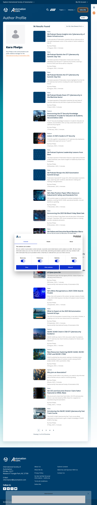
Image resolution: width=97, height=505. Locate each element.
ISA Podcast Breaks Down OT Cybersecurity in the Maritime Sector (64, 96)
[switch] (40, 261)
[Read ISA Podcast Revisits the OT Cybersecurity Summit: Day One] (39, 77)
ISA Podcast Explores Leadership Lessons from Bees (65, 153)
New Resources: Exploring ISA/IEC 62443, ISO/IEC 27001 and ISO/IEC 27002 (65, 353)
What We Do (38, 470)
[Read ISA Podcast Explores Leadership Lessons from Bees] (39, 154)
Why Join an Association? (56, 372)
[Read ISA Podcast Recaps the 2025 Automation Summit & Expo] (39, 175)
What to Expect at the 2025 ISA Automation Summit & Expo (64, 312)
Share (83, 18)
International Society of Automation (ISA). (18, 55)
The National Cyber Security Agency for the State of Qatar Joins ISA (66, 271)
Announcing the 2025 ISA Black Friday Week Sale (65, 213)
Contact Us (61, 473)
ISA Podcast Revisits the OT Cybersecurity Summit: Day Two (63, 55)
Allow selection (48, 267)
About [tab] (71, 241)
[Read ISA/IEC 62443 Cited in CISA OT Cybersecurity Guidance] (39, 334)
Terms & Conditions (41, 481)
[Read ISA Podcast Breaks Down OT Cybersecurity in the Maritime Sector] (39, 97)
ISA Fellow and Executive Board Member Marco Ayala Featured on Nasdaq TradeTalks (65, 233)
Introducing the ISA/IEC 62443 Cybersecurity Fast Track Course (66, 412)
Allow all (70, 267)
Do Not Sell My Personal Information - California (42, 477)
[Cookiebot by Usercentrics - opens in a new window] (74, 236)
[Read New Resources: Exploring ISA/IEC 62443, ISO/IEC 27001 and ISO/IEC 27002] (39, 354)
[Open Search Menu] (51, 9)
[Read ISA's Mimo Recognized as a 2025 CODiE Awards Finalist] (39, 293)
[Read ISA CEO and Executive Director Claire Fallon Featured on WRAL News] (39, 393)
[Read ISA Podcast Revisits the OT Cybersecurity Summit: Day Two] (39, 56)
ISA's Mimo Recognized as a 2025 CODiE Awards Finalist (65, 292)
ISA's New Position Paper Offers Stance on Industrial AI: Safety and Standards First (63, 194)
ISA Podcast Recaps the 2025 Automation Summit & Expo (63, 174)
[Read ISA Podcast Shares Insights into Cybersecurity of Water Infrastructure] (39, 36)
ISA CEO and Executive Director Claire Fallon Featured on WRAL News (64, 392)
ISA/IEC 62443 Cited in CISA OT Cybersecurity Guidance (64, 333)
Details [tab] (48, 241)
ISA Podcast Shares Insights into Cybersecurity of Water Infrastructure (66, 35)
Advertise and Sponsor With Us (67, 470)
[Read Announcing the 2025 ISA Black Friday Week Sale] (39, 215)
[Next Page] (57, 430)
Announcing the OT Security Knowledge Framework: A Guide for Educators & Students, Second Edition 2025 (65, 116)
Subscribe (83, 10)
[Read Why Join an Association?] (39, 374)
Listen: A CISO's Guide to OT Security (61, 136)
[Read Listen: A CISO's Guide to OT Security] (39, 138)
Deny (26, 267)
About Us (37, 467)
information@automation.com (14, 480)
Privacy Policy (38, 473)
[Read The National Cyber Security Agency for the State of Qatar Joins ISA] (39, 272)
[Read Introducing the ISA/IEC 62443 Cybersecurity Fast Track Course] (39, 413)
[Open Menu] (93, 7)
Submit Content (62, 467)
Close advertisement (88, 493)
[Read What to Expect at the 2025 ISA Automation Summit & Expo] (39, 313)
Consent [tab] (25, 241)
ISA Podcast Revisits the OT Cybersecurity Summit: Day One (63, 76)
